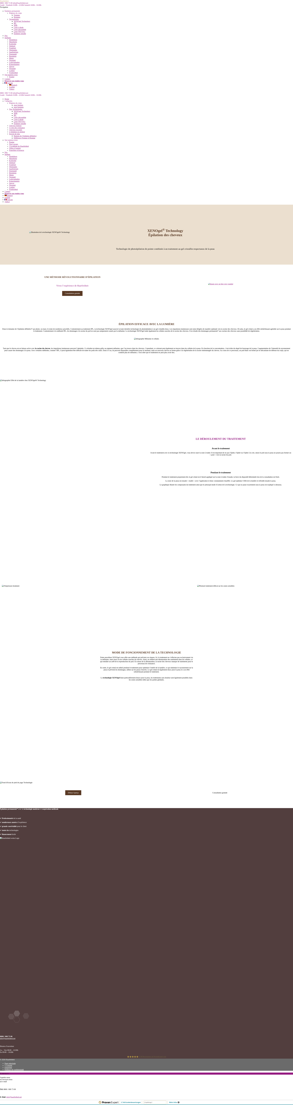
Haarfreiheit (4, 1)
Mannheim (13, 42)
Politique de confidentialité (14, 1070)
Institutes (8, 38)
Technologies (14, 19)
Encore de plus (14, 134)
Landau (12, 71)
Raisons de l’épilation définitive (25, 136)
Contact (7, 79)
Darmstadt (13, 54)
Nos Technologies (15, 109)
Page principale (10, 1063)
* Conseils (8, 1066)
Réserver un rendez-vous (14, 81)
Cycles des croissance (17, 128)
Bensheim (12, 56)
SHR (15, 25)
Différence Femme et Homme (24, 138)
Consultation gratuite (72, 293)
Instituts (7, 154)
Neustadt (12, 60)
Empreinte (8, 1068)
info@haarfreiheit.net (7, 1038)
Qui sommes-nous (11, 75)
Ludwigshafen (14, 62)
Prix (6, 36)
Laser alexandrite (20, 29)
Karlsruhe (12, 44)
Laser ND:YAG (19, 32)
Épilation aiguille (20, 34)
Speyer (11, 66)
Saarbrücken (13, 52)
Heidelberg (13, 40)
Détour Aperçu (73, 793)
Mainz (11, 58)
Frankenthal (13, 73)
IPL (15, 23)
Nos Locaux (13, 144)
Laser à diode (18, 27)
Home (7, 99)
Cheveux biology (15, 126)
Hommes (17, 17)
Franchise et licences (16, 150)
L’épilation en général (17, 132)
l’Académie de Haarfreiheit (19, 146)
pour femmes (18, 105)
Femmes (17, 15)
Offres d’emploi (15, 148)
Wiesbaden (13, 50)
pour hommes (19, 107)
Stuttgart (12, 46)
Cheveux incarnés (15, 130)
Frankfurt (12, 48)
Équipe (11, 77)
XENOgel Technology (22, 21)
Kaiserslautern (14, 64)
